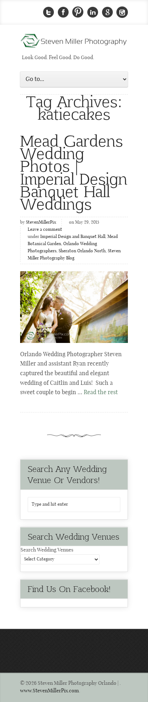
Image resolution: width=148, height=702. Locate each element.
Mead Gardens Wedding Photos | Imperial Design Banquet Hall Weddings (73, 171)
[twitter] (48, 12)
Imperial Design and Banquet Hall (72, 236)
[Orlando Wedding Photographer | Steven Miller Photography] (74, 43)
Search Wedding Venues (46, 550)
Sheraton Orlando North (82, 251)
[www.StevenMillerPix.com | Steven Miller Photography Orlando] (74, 307)
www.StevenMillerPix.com (49, 691)
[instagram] (122, 12)
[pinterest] (78, 12)
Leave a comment (45, 229)
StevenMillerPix (41, 222)
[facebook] (63, 12)
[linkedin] (92, 12)
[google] (107, 12)
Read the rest (101, 392)
